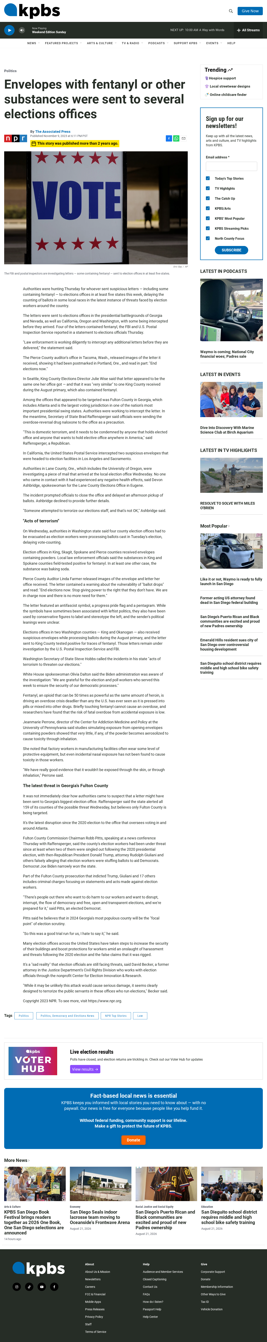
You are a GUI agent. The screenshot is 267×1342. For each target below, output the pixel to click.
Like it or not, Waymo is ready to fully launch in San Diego (231, 581)
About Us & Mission (97, 1271)
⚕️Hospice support (220, 78)
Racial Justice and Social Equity (154, 1206)
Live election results (91, 1052)
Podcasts (156, 43)
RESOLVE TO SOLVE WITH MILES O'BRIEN (227, 505)
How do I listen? (153, 1301)
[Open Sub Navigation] (39, 43)
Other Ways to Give (213, 1294)
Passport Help (152, 1309)
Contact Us (150, 1286)
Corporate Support (213, 1271)
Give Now (250, 10)
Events (212, 43)
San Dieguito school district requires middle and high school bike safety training (230, 668)
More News (15, 1160)
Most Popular (213, 526)
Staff (88, 1324)
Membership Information (217, 1286)
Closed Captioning (154, 1279)
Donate (133, 1140)
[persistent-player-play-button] (9, 30)
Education (207, 1206)
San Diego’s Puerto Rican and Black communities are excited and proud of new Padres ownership (230, 621)
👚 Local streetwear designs (227, 86)
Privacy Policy (94, 1316)
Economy (75, 1206)
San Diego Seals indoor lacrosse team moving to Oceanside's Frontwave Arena (100, 1217)
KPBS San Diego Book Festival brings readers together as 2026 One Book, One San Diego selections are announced (34, 1222)
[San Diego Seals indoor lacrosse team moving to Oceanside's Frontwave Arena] (100, 1184)
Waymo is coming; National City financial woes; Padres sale (227, 354)
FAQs (146, 1294)
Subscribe (231, 250)
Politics (10, 71)
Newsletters (93, 1279)
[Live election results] (33, 1061)
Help (231, 43)
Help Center (150, 1316)
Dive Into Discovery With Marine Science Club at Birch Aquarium (227, 429)
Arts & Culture (100, 43)
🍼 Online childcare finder (226, 95)
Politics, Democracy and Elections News (67, 1015)
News (31, 43)
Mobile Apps (93, 1301)
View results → (85, 1069)
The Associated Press (53, 131)
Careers (90, 1286)
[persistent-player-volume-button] (21, 30)
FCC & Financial (95, 1294)
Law (140, 1015)
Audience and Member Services (163, 1271)
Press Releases (95, 1309)
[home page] (32, 11)
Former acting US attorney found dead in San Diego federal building (229, 600)
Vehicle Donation (212, 1309)
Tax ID (205, 1301)
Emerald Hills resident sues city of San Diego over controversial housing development (229, 644)
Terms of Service (95, 1331)
